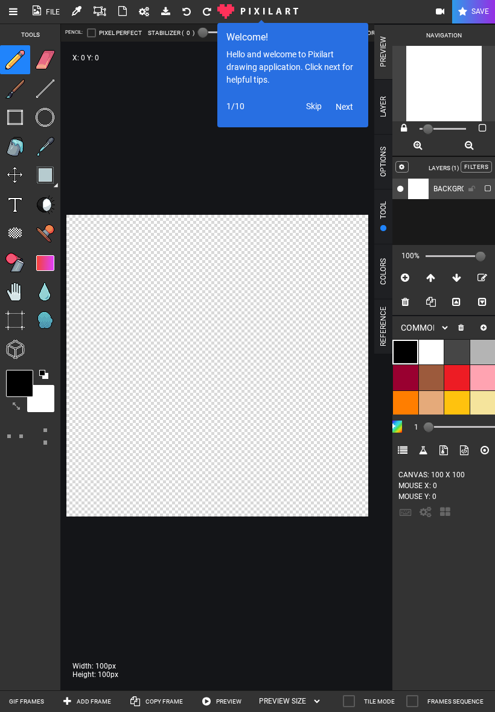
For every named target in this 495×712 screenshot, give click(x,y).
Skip (314, 106)
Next (344, 107)
